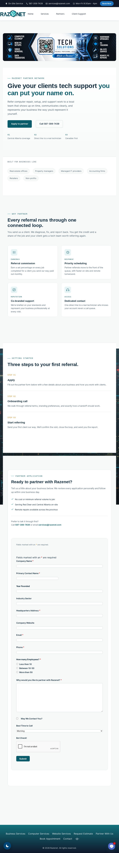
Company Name (25, 561)
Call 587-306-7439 (49, 123)
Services (45, 13)
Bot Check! (21, 738)
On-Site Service (15, 3)
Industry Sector (24, 598)
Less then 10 (25, 664)
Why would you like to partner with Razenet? (39, 680)
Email (19, 635)
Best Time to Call (24, 725)
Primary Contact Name (28, 573)
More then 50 (26, 672)
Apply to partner (19, 123)
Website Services (61, 833)
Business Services (15, 833)
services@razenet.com (59, 3)
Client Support (79, 13)
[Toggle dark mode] (7, 846)
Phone (20, 647)
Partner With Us (104, 833)
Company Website (25, 623)
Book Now (106, 3)
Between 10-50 (26, 668)
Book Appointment (50, 838)
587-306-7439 (36, 3)
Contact (67, 838)
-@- (77, 838)
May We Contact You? (31, 718)
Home (30, 13)
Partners (60, 13)
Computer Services (38, 833)
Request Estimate (83, 833)
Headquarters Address (28, 610)
